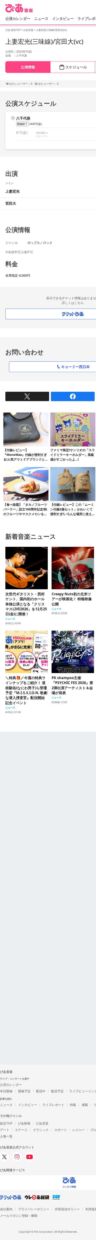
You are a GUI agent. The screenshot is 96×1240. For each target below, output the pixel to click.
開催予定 (24, 1091)
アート (4, 1130)
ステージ (21, 1130)
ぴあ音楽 (28, 30)
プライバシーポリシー (33, 1209)
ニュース (41, 18)
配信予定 (57, 1091)
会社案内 (6, 1209)
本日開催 (6, 1091)
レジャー (78, 1130)
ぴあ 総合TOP (13, 30)
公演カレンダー (11, 1084)
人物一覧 (6, 1136)
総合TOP (6, 1123)
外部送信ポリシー (67, 1209)
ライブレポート (53, 1105)
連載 (85, 1105)
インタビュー (63, 18)
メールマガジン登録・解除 (19, 1215)
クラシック (41, 1130)
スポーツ (60, 1130)
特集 (73, 1105)
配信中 (41, 1091)
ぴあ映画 (24, 1123)
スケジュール (76, 67)
